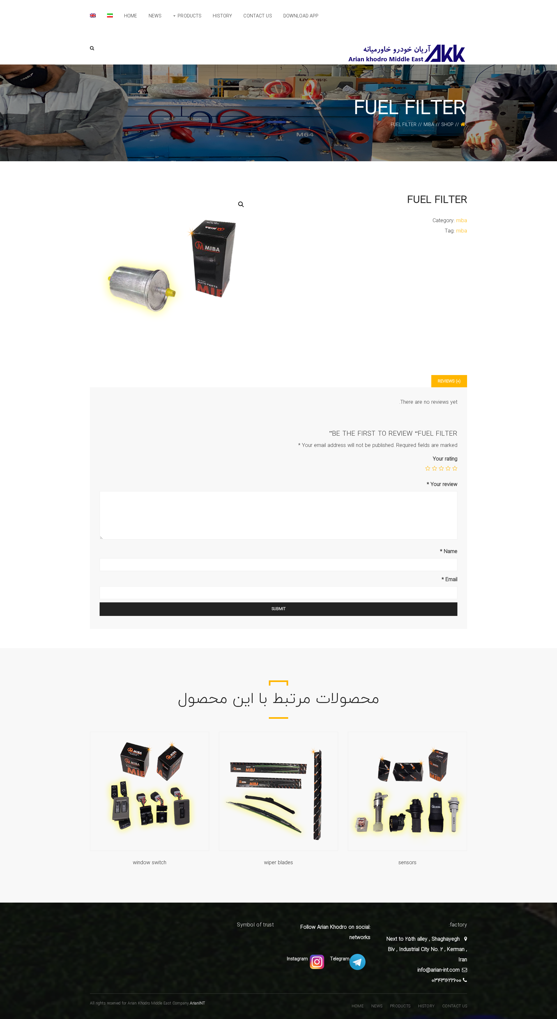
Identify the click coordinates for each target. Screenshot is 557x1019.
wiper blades (278, 862)
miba (429, 125)
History (426, 1006)
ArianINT (197, 1003)
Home (358, 1006)
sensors (407, 862)
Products (400, 1006)
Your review (442, 484)
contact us (454, 1006)
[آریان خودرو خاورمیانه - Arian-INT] (407, 52)
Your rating (445, 458)
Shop (447, 125)
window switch (149, 862)
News (376, 1006)
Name (448, 551)
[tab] (449, 381)
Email (449, 579)
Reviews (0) (449, 381)
